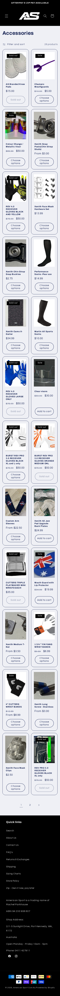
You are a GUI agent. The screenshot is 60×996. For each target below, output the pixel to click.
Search (10, 831)
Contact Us (12, 845)
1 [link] (21, 805)
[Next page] (38, 805)
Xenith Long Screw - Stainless (43, 705)
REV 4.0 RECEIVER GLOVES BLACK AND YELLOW (14, 210)
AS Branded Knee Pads (15, 85)
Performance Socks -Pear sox (43, 272)
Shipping (11, 867)
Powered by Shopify (45, 987)
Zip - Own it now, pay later (20, 888)
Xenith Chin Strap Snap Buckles (15, 272)
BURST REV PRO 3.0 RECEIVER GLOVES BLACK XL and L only (15, 460)
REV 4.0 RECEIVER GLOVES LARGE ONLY (15, 395)
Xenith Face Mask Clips (15, 769)
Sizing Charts (13, 874)
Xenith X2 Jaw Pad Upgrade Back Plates (42, 523)
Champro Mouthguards (41, 85)
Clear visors (40, 391)
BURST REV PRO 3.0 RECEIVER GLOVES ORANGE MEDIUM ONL (44, 460)
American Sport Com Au (24, 987)
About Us (11, 838)
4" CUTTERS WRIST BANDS (14, 705)
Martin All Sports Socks (43, 332)
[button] (6, 15)
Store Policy (12, 881)
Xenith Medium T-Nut (15, 645)
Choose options (44, 99)
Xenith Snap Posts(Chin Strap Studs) (43, 146)
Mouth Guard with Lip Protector (44, 583)
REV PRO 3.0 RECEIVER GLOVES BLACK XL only (43, 772)
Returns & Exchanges (17, 859)
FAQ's (9, 852)
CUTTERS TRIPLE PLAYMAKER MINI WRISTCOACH (16, 585)
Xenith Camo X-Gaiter (14, 332)
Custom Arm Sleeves (12, 522)
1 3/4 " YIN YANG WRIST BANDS (43, 645)
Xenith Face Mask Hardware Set (44, 207)
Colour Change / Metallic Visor (14, 145)
